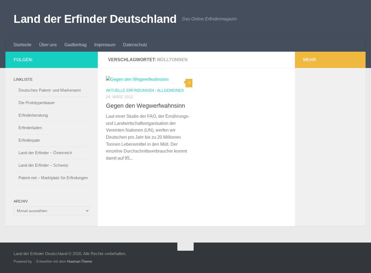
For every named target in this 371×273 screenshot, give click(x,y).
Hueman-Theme (79, 261)
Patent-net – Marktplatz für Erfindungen (53, 177)
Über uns (48, 44)
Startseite (22, 44)
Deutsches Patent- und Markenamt (49, 90)
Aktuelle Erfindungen (130, 90)
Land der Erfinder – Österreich (45, 152)
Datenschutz (135, 44)
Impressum (104, 44)
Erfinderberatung (33, 115)
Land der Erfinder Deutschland (95, 19)
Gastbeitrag (75, 44)
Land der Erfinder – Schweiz (43, 165)
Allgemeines (170, 90)
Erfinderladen (30, 127)
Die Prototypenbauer (36, 102)
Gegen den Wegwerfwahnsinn (145, 105)
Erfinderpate (29, 140)
